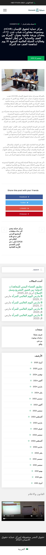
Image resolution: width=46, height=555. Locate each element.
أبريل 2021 (38, 483)
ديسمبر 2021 (37, 459)
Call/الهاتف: (22, 3)
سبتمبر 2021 (37, 465)
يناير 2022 (38, 453)
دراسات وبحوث (36, 338)
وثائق (40, 345)
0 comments (14, 24)
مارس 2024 (37, 387)
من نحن (39, 341)
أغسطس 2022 (36, 441)
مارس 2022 (37, 447)
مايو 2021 (38, 477)
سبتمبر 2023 (37, 411)
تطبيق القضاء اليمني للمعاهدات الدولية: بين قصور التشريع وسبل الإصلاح (25, 289)
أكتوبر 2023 (38, 405)
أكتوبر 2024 (37, 381)
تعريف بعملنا (37, 335)
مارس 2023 (37, 423)
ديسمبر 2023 (37, 399)
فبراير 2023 (37, 429)
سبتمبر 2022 (37, 435)
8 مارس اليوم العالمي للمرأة (27, 296)
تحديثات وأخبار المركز (28, 24)
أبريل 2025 (38, 363)
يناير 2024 (38, 393)
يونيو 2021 (38, 471)
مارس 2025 (37, 369)
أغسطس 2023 (36, 417)
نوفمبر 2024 (37, 375)
